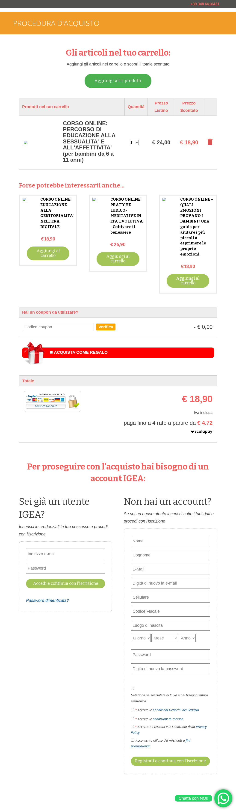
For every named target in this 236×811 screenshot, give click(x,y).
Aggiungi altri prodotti (117, 80)
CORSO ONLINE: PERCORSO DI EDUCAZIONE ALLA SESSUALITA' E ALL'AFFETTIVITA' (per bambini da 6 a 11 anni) (89, 141)
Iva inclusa (203, 412)
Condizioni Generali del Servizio (176, 710)
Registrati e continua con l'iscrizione (170, 760)
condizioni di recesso (168, 719)
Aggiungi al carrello (48, 253)
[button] (168, 433)
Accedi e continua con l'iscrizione (65, 583)
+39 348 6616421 (205, 4)
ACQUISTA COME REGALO (81, 352)
